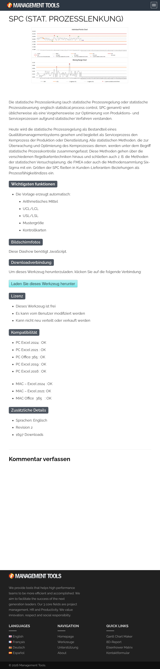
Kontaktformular (118, 653)
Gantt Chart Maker (119, 636)
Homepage (66, 636)
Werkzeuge (66, 642)
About (62, 653)
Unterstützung (68, 647)
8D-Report (114, 642)
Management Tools (32, 665)
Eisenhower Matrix (119, 647)
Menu (154, 5)
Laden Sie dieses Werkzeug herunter (43, 283)
